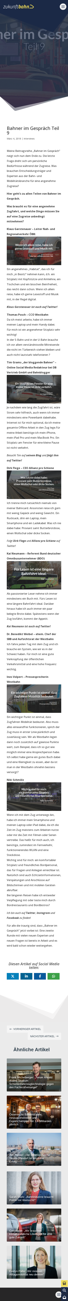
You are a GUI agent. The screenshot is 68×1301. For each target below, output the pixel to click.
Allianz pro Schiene (44, 541)
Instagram (43, 913)
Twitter (30, 913)
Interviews (29, 138)
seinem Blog (33, 455)
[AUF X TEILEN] (13, 976)
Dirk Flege (19, 541)
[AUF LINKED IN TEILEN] (26, 976)
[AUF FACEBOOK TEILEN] (40, 976)
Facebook (13, 918)
